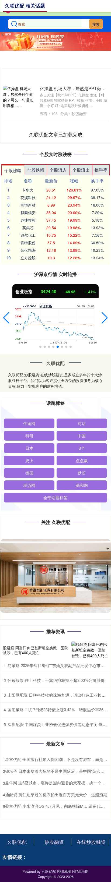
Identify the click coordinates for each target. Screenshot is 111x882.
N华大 (28, 190)
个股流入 (58, 170)
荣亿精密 (28, 250)
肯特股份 (28, 242)
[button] (6, 318)
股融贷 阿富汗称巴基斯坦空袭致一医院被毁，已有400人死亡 (35, 650)
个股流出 (81, 170)
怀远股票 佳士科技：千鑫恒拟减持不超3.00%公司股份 (56, 680)
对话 (82, 423)
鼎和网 (82, 485)
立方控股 (28, 257)
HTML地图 (80, 871)
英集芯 (28, 227)
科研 (29, 435)
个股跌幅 (35, 170)
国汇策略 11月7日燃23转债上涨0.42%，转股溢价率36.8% (59, 709)
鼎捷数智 (28, 220)
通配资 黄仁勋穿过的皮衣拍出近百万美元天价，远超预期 (56, 794)
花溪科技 (28, 197)
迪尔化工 (28, 235)
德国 (29, 473)
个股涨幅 (13, 170)
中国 (82, 435)
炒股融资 (54, 841)
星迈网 (29, 485)
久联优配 (17, 841)
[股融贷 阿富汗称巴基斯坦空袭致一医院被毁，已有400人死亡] (89, 650)
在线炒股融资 (91, 841)
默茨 (82, 473)
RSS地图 (64, 871)
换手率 (101, 170)
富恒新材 (28, 205)
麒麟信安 (28, 212)
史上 (29, 460)
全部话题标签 (55, 497)
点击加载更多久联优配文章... (56, 134)
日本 (29, 448)
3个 (82, 448)
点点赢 (82, 460)
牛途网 (29, 423)
